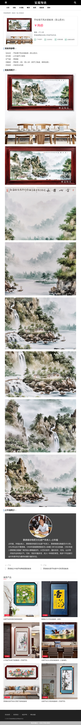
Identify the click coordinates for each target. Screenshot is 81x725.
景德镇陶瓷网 (7, 13)
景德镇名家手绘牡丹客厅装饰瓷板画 (15, 701)
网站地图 (33, 714)
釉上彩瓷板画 (20, 13)
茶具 (34, 7)
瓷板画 (42, 7)
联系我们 (16, 714)
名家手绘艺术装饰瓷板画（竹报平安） (53, 701)
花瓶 (14, 7)
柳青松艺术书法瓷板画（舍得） (51, 619)
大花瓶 (21, 7)
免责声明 (24, 714)
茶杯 (48, 7)
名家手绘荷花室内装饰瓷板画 (12, 619)
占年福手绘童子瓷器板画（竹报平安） (15, 660)
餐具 (28, 7)
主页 (7, 7)
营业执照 (7, 714)
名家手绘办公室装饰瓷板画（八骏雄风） (54, 660)
